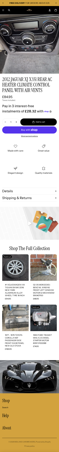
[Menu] (3, 10)
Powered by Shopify (43, 442)
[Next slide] (56, 3)
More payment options (29, 136)
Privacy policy (29, 446)
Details (7, 191)
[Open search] (9, 10)
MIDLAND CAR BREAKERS (24, 442)
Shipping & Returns (17, 198)
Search (5, 407)
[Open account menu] (50, 10)
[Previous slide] (3, 3)
